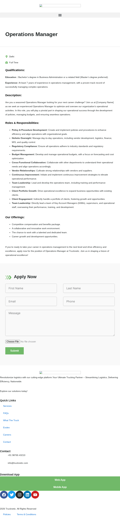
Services (7, 406)
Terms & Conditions (26, 514)
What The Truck (11, 420)
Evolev (6, 427)
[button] (60, 15)
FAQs (6, 413)
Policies (7, 514)
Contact (7, 442)
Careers (7, 434)
